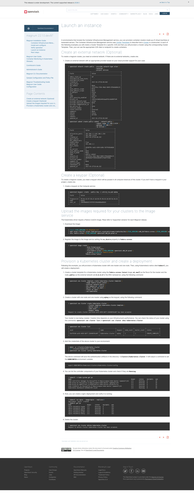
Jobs (50, 475)
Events (51, 472)
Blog (145, 14)
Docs (151, 14)
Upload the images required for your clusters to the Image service (50, 103)
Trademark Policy (103, 475)
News (26, 477)
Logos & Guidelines (104, 472)
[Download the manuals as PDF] (167, 34)
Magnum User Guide (33, 56)
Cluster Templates (123, 42)
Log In (164, 13)
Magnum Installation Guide (36, 40)
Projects (26, 470)
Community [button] (123, 14)
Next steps (35, 52)
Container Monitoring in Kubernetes (39, 59)
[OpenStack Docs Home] (28, 28)
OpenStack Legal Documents (95, 450)
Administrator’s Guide (34, 69)
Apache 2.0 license (157, 477)
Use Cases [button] (104, 14)
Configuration (31, 87)
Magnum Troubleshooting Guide (38, 82)
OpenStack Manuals (80, 470)
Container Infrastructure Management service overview (51, 43)
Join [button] (156, 14)
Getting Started (78, 472)
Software (94, 14)
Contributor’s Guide (33, 65)
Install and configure (38, 45)
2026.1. (77, 3)
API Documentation (80, 475)
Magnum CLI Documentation (36, 74)
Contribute (52, 479)
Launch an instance (38, 50)
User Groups (53, 470)
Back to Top (165, 2)
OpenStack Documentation (45, 28)
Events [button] (113, 14)
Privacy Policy (102, 477)
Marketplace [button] (135, 14)
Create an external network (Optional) (40, 99)
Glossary (29, 61)
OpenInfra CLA (103, 479)
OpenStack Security (30, 472)
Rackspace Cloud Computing (154, 479)
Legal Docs (101, 470)
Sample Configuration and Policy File (39, 78)
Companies (52, 477)
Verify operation (37, 48)
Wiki (75, 477)
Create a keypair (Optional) (36, 101)
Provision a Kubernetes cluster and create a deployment (47, 106)
